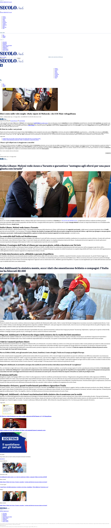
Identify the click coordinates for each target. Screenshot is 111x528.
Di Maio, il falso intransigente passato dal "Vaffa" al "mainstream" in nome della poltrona (21, 139)
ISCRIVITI (2, 458)
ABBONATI (6, 2)
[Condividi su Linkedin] (2, 119)
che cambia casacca (41, 123)
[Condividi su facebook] (1, 119)
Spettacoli (5, 24)
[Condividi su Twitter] (6, 119)
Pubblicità (5, 47)
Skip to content (3, 57)
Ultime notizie (5, 46)
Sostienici (4, 44)
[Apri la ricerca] (1, 80)
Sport (4, 26)
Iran (3, 35)
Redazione (5, 43)
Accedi (10, 2)
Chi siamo (5, 42)
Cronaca (4, 17)
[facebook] (0, 0)
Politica (4, 16)
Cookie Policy (5, 48)
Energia (56, 76)
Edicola (1, 2)
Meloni (4, 36)
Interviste (4, 27)
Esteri (4, 19)
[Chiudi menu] (0, 11)
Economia (5, 22)
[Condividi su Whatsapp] (4, 119)
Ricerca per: (2, 58)
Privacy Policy (5, 50)
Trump (4, 37)
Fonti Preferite (22, 120)
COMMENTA (108, 153)
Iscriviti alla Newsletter (7, 45)
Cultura (4, 23)
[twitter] (3, 0)
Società (4, 21)
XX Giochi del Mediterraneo (69, 220)
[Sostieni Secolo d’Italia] (13, 452)
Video (4, 20)
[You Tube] (1, 0)
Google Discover (14, 120)
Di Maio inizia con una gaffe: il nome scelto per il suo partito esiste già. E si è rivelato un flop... (22, 138)
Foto (3, 28)
